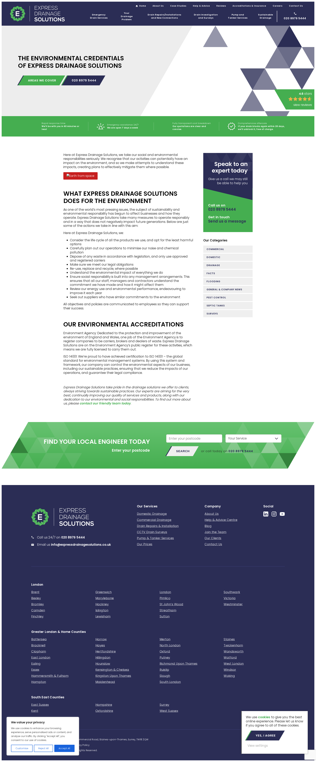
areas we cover (42, 80)
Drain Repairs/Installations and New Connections (164, 16)
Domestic (213, 257)
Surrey (164, 705)
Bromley (37, 604)
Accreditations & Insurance (249, 5)
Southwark (232, 592)
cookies (264, 717)
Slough (165, 676)
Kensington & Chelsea (112, 670)
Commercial (215, 249)
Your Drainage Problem (126, 16)
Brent (35, 592)
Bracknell (38, 645)
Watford (230, 657)
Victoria (230, 598)
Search (183, 451)
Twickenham (233, 645)
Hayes (100, 645)
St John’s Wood (171, 604)
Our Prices (144, 544)
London (37, 585)
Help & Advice (201, 5)
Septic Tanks (216, 305)
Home (142, 5)
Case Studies (178, 5)
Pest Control (216, 297)
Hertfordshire (105, 651)
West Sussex (169, 711)
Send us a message (227, 221)
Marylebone (104, 598)
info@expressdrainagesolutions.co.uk (81, 544)
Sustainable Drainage (265, 16)
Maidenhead (105, 682)
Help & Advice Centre (221, 520)
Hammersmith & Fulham (49, 676)
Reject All (43, 748)
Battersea (39, 639)
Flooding (213, 281)
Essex (35, 670)
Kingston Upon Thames (113, 676)
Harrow (101, 639)
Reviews (221, 5)
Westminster (233, 604)
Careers (277, 5)
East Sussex (40, 705)
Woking (229, 676)
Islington (101, 610)
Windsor (230, 670)
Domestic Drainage (152, 514)
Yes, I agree (266, 735)
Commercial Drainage (154, 520)
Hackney (102, 604)
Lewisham (103, 616)
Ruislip (164, 670)
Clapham (38, 651)
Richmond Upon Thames (179, 664)
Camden (38, 610)
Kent (34, 711)
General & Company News (224, 289)
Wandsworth (233, 651)
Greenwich (103, 592)
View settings (258, 745)
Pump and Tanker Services (238, 16)
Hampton (38, 682)
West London (234, 664)
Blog (208, 526)
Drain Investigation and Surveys (206, 16)
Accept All (64, 748)
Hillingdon (102, 657)
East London (40, 657)
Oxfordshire (104, 711)
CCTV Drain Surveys (152, 532)
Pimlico (165, 598)
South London (170, 682)
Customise (21, 748)
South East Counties (48, 697)
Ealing (35, 664)
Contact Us (296, 5)
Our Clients (213, 538)
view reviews (302, 105)
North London (170, 645)
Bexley (36, 598)
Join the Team (215, 532)
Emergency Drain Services (99, 16)
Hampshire (103, 705)
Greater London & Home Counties (58, 632)
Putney (165, 657)
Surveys (212, 313)
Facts (211, 273)
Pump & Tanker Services (155, 538)
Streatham (168, 610)
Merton (165, 639)
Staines (229, 639)
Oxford (165, 651)
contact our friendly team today (105, 403)
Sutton (165, 616)
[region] (43, 736)
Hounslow (102, 664)
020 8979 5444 (84, 80)
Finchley (37, 616)
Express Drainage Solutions (37, 13)
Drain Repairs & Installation (158, 526)
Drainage (213, 265)
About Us (158, 5)
